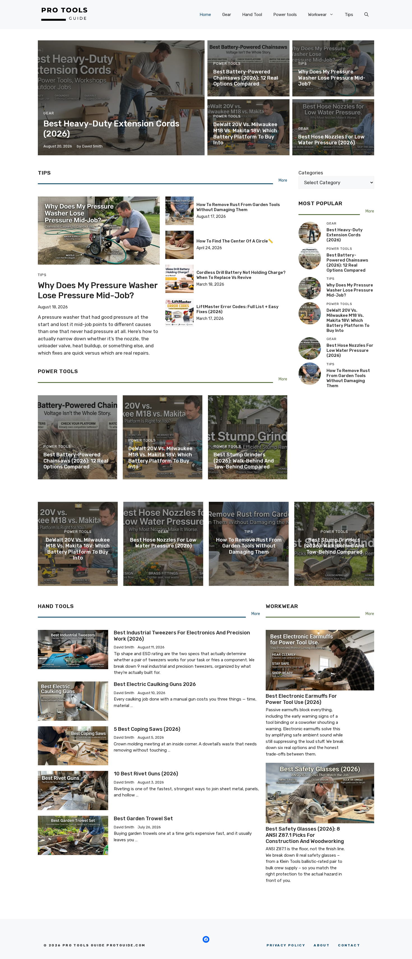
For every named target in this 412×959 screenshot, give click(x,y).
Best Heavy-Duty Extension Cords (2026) (345, 234)
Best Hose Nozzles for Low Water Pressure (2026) (331, 140)
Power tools (285, 14)
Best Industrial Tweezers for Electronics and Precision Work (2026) (182, 636)
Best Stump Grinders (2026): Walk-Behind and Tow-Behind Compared (244, 461)
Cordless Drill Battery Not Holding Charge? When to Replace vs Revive (241, 275)
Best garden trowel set (143, 818)
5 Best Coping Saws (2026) (147, 729)
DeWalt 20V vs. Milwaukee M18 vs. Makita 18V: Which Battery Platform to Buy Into (245, 133)
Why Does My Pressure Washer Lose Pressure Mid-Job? (331, 78)
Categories (310, 172)
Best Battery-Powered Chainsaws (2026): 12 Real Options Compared (245, 78)
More (283, 180)
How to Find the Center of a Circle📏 (234, 241)
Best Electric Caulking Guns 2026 (155, 684)
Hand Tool (252, 14)
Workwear (317, 14)
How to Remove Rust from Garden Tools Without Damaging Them (238, 207)
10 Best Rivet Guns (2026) (146, 774)
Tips (349, 14)
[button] (366, 14)
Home (205, 14)
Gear (226, 14)
